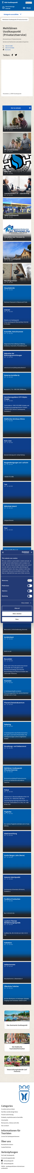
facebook (12, 55)
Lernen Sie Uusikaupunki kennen (10, 1136)
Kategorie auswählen (11, 14)
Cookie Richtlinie (6, 1147)
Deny (17, 619)
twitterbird (16, 55)
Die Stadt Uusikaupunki (7, 1155)
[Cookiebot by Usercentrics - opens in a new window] (22, 552)
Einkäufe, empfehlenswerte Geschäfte (12, 1117)
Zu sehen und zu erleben (8, 1109)
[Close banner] (31, 552)
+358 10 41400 (9, 46)
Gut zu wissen (16, 108)
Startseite (8, 50)
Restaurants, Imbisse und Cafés (10, 1123)
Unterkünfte (4, 1120)
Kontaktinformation (7, 1144)
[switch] (29, 585)
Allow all (17, 608)
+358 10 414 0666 (9, 48)
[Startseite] (9, 2)
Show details (25, 603)
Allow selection (17, 613)
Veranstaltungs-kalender (10, 7)
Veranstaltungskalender (8, 1158)
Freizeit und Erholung (7, 1114)
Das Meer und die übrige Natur (9, 1112)
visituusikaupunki (8, 1161)
